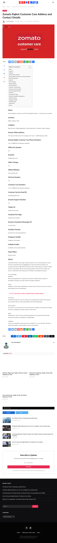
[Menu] (4, 2)
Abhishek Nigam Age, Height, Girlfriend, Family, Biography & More (15, 373)
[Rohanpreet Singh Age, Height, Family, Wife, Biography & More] (41, 364)
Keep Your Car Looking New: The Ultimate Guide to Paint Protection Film (19, 499)
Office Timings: (12, 81)
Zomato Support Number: (15, 90)
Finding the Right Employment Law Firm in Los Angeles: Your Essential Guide (31, 426)
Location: (11, 71)
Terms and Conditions (28, 532)
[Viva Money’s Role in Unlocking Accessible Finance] (7, 420)
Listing (4, 10)
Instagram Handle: (13, 99)
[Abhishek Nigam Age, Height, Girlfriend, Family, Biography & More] (15, 364)
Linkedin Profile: (12, 101)
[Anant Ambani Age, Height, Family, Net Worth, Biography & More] (15, 386)
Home (18, 532)
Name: (10, 69)
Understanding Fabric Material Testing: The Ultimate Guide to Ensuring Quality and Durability (32, 435)
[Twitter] (4, 69)
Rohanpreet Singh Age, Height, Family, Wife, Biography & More (41, 373)
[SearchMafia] (28, 2)
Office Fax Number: (13, 78)
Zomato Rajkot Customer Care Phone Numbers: (20, 76)
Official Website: (12, 83)
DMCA (38, 532)
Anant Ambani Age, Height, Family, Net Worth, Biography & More (15, 396)
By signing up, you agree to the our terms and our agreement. (29, 470)
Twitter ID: (11, 92)
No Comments (29, 21)
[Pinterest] (4, 77)
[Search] (53, 2)
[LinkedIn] (4, 73)
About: (10, 105)
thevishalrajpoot (10, 21)
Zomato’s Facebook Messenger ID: (17, 96)
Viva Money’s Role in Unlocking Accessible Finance (24, 418)
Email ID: (11, 80)
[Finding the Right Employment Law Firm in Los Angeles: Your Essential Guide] (7, 428)
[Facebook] (4, 65)
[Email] (4, 81)
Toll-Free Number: (13, 85)
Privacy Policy (37, 470)
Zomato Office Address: (14, 74)
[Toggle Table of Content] (29, 67)
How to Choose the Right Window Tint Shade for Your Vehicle (27, 442)
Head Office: (12, 103)
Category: (11, 73)
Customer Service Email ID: (15, 89)
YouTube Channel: (13, 98)
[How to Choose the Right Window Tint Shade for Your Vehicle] (7, 444)
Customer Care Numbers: (15, 87)
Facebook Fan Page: (13, 94)
